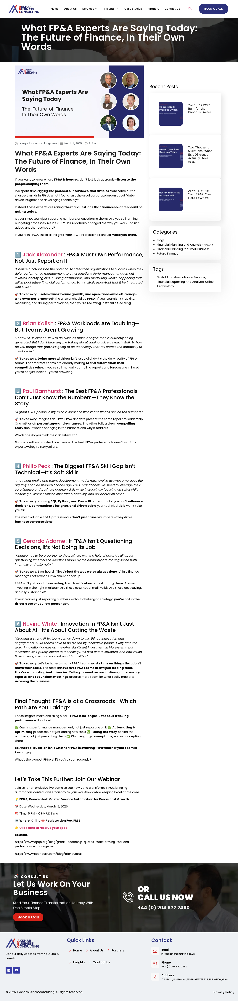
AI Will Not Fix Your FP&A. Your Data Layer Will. (200, 194)
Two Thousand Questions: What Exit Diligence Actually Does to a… (200, 154)
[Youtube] (16, 970)
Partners (153, 8)
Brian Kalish (38, 323)
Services (88, 8)
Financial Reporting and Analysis (180, 282)
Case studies (133, 8)
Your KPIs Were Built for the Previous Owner (199, 108)
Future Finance (167, 253)
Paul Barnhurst (42, 391)
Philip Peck (36, 466)
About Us (70, 8)
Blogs (161, 240)
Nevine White (40, 624)
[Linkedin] (9, 970)
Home (55, 8)
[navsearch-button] (190, 9)
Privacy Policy (223, 992)
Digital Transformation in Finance (181, 277)
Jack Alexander (43, 254)
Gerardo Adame (44, 541)
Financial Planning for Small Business (183, 249)
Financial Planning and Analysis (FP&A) (185, 245)
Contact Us (172, 8)
